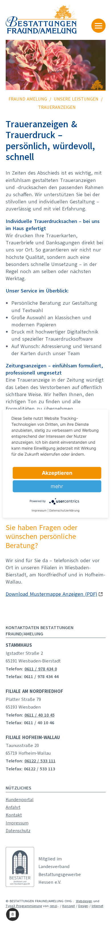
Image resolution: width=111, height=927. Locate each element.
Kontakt (14, 815)
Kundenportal (20, 800)
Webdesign (84, 901)
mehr (57, 486)
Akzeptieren (57, 473)
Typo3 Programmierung (24, 906)
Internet (97, 906)
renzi (53, 906)
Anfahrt (13, 807)
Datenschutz (18, 831)
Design (83, 906)
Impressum (17, 823)
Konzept (68, 906)
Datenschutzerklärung (64, 510)
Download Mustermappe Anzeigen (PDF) (51, 594)
